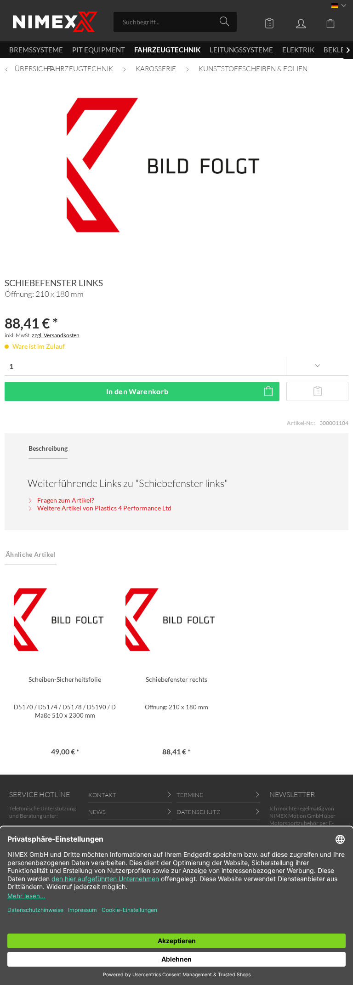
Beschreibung (48, 448)
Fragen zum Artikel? (65, 500)
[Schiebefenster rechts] (176, 620)
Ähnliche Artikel (31, 554)
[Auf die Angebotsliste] (317, 391)
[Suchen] (226, 21)
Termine (189, 794)
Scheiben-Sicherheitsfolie (64, 679)
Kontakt (102, 794)
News (97, 811)
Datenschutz (198, 811)
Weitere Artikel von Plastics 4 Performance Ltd (103, 508)
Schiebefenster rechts (176, 679)
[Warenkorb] (325, 21)
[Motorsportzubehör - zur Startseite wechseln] (55, 21)
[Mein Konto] (294, 21)
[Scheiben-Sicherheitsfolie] (65, 620)
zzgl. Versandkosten (56, 335)
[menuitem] (175, 22)
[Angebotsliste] (263, 21)
